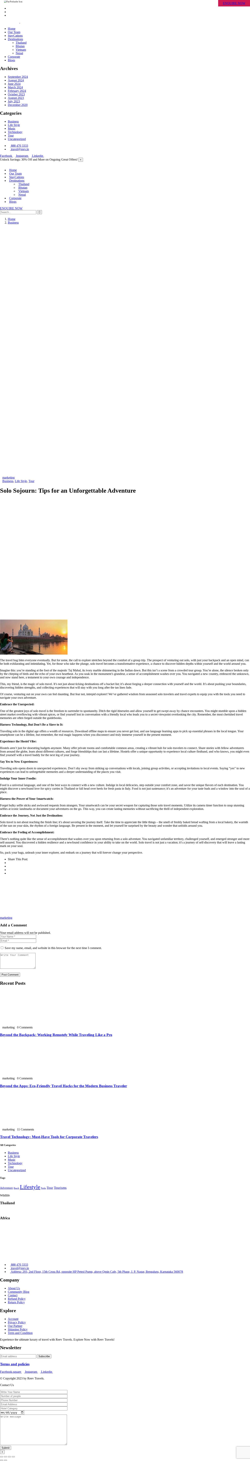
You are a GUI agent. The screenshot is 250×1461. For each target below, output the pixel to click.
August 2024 (16, 80)
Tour (11, 135)
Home (11, 219)
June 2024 (14, 83)
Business (13, 121)
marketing (8, 477)
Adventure (6, 1187)
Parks (43, 1188)
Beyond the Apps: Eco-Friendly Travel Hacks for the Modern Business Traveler (63, 1086)
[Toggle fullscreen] (9, 1456)
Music (11, 128)
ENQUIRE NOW (234, 3)
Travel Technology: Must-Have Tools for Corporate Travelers (49, 1137)
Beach (16, 1188)
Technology (15, 132)
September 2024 (18, 76)
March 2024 (15, 87)
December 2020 (18, 105)
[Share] (5, 1456)
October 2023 (16, 94)
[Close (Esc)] (1, 1456)
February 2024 (17, 90)
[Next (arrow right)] (5, 1460)
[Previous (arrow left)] (1, 1460)
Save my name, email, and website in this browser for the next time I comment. (53, 948)
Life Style (14, 125)
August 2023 (16, 98)
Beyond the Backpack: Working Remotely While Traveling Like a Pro (56, 1035)
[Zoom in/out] (13, 1456)
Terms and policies (14, 1364)
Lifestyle (30, 1187)
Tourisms (60, 1188)
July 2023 (14, 101)
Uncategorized (17, 139)
